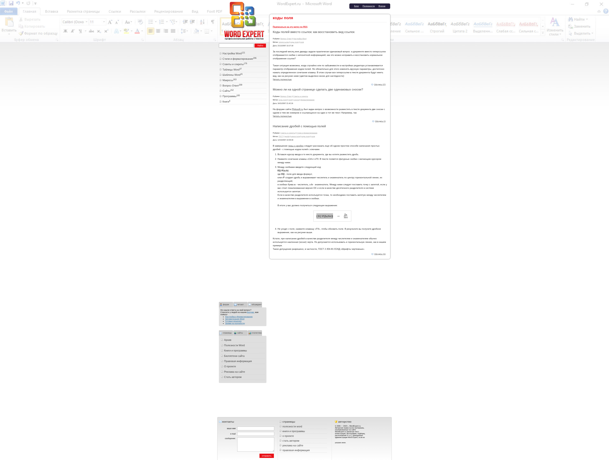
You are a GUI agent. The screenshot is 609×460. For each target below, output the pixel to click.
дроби (287, 136)
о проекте (288, 436)
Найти (260, 45)
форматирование (307, 100)
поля (302, 42)
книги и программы (293, 431)
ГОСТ (281, 136)
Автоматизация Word (234, 319)
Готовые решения (233, 321)
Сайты (228, 91)
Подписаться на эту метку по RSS (290, 27)
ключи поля (295, 136)
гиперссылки (284, 42)
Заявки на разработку (235, 323)
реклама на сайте (292, 445)
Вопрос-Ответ (286, 39)
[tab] (226, 304)
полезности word (292, 426)
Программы (231, 96)
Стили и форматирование (307, 133)
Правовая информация (238, 361)
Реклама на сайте (234, 371)
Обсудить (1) (380, 121)
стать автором (290, 440)
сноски (296, 100)
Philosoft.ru (297, 109)
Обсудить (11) (380, 254)
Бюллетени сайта (234, 356)
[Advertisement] (242, 155)
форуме (250, 312)
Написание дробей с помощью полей (299, 126)
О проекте (230, 366)
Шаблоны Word (233, 75)
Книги (226, 101)
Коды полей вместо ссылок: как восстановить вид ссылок (313, 32)
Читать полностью (282, 79)
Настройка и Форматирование (239, 317)
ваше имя (231, 428)
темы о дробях (296, 146)
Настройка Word (299, 39)
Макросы (229, 80)
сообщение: (230, 438)
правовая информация (296, 450)
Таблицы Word (232, 69)
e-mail (233, 434)
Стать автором (233, 377)
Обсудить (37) (380, 84)
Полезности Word (234, 345)
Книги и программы (235, 350)
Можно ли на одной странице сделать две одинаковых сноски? (318, 89)
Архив (227, 340)
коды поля (294, 42)
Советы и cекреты (300, 96)
